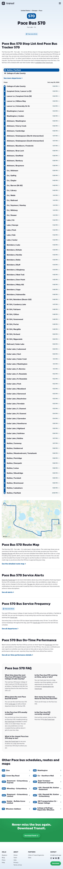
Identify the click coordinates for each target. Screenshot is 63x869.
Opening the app (7, 553)
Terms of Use (18, 865)
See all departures (9, 629)
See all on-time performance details (17, 655)
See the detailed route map (13, 564)
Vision (16, 855)
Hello (4, 852)
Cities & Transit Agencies (36, 855)
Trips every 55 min (32, 34)
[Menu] (60, 3)
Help (3, 862)
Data (29, 857)
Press (3, 860)
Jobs (15, 860)
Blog (3, 857)
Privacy (16, 862)
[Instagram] (51, 858)
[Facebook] (56, 858)
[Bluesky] (53, 858)
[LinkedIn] (58, 858)
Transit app (13, 617)
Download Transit (30, 836)
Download (55, 863)
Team (15, 857)
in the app (12, 704)
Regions (4, 855)
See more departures (12, 78)
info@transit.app (55, 855)
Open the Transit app (8, 580)
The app (29, 584)
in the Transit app (48, 719)
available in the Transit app (44, 62)
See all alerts (7, 592)
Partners (31, 852)
